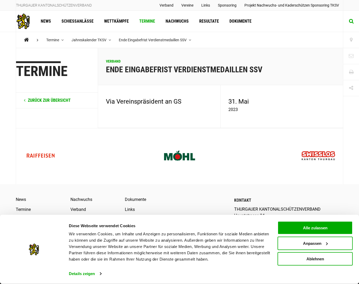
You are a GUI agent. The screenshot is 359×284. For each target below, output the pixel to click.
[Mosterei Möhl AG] (179, 156)
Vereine (187, 5)
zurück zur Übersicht (49, 100)
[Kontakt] (351, 56)
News (46, 21)
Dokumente (240, 21)
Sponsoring (227, 5)
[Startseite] (25, 21)
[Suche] (351, 21)
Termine (147, 21)
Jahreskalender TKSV (89, 40)
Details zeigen (82, 273)
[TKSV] (26, 40)
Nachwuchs (177, 21)
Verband (166, 5)
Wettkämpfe (116, 21)
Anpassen (312, 243)
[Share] (351, 88)
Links (205, 5)
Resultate (209, 21)
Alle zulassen (315, 228)
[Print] (351, 72)
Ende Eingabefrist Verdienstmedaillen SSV (153, 40)
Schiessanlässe (77, 21)
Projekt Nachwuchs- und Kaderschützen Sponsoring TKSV (291, 5)
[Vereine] (351, 40)
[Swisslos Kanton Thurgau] (318, 156)
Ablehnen (315, 258)
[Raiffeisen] (40, 156)
